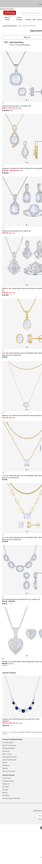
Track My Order (7, 742)
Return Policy (6, 754)
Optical (4, 792)
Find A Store (6, 778)
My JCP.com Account (9, 745)
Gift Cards (5, 765)
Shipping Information (9, 757)
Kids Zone (5, 795)
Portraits (5, 790)
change (27, 45)
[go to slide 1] (26, 99)
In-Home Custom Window (11, 798)
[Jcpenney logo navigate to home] (9, 13)
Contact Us (6, 751)
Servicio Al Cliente (8, 771)
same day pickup (16, 42)
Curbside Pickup (8, 781)
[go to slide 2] (28, 99)
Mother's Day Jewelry (18, 732)
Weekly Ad (5, 784)
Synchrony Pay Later (9, 760)
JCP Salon (5, 787)
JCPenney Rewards (8, 748)
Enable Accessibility (6, 9)
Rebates (5, 768)
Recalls (4, 763)
